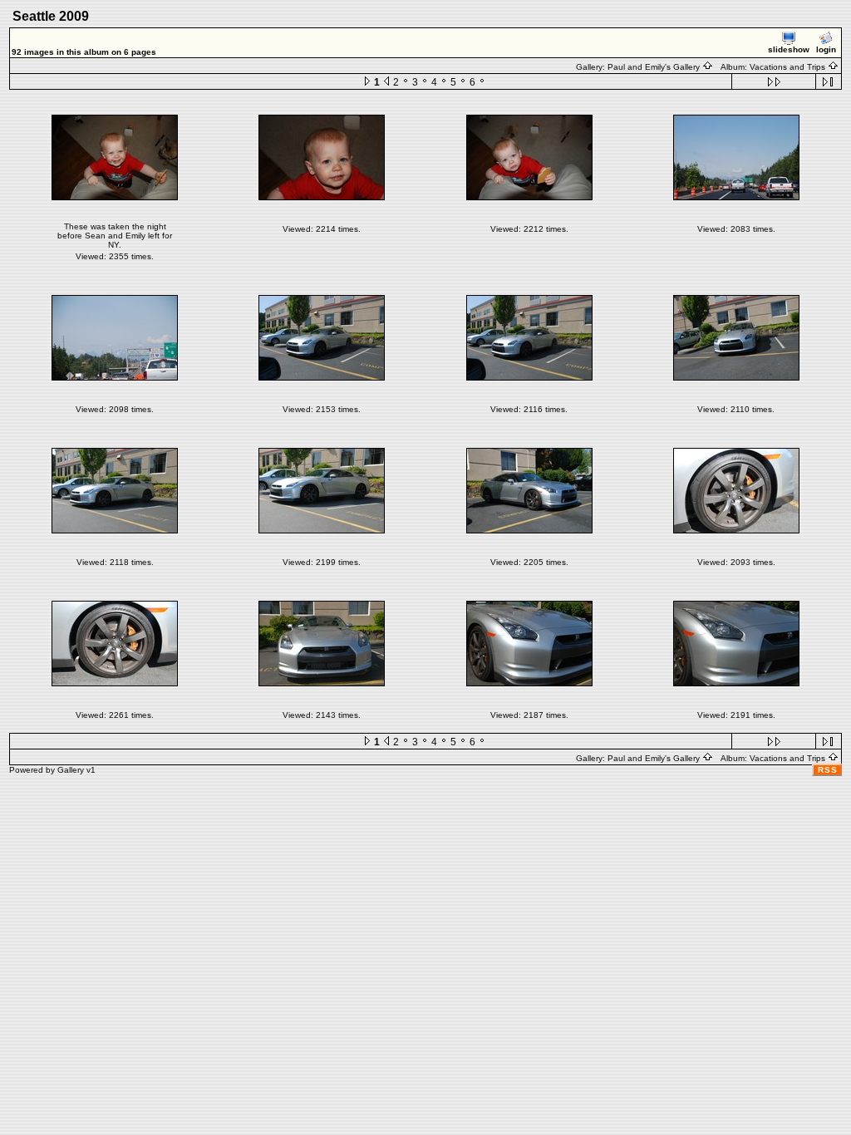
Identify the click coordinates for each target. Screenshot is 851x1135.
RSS (828, 769)
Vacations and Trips (789, 66)
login (826, 49)
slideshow (788, 49)
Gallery (70, 769)
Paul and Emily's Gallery (655, 66)
